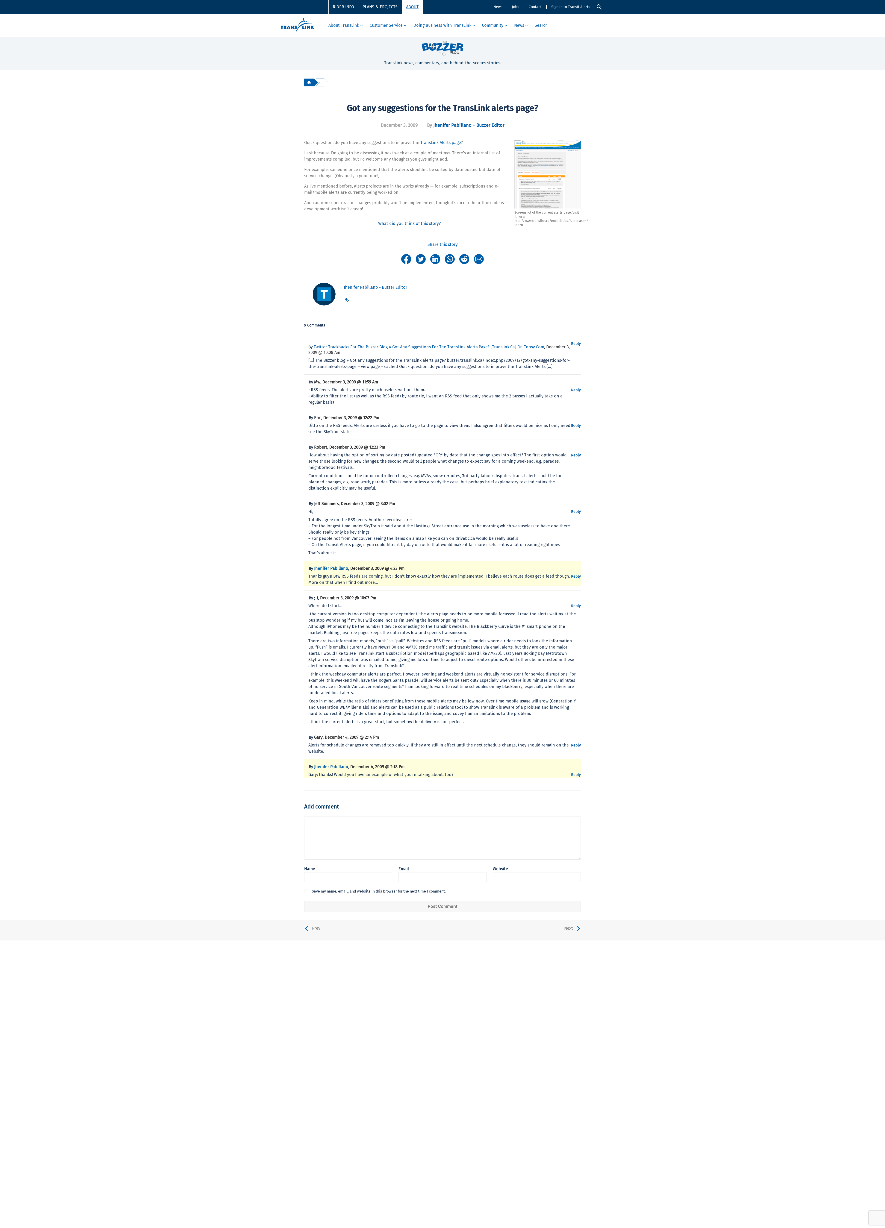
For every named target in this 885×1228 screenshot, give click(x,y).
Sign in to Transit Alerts (570, 7)
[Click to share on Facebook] (406, 258)
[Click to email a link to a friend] (479, 258)
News (497, 7)
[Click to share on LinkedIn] (435, 258)
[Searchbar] (599, 7)
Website (500, 868)
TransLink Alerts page (440, 142)
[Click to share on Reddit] (464, 258)
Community (492, 25)
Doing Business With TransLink (442, 25)
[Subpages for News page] (526, 25)
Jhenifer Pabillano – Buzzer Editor (468, 125)
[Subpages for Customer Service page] (405, 25)
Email (403, 868)
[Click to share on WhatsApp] (450, 258)
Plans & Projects (380, 6)
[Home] (309, 82)
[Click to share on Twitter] (421, 258)
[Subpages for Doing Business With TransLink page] (474, 25)
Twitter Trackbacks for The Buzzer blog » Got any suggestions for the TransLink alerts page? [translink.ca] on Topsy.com (429, 347)
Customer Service (386, 25)
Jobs (515, 7)
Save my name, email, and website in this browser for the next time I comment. (379, 891)
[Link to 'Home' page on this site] (297, 25)
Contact (535, 7)
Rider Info (343, 6)
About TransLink (343, 25)
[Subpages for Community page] (506, 25)
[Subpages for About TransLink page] (361, 25)
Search (541, 25)
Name (309, 868)
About (412, 6)
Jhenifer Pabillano (331, 568)
